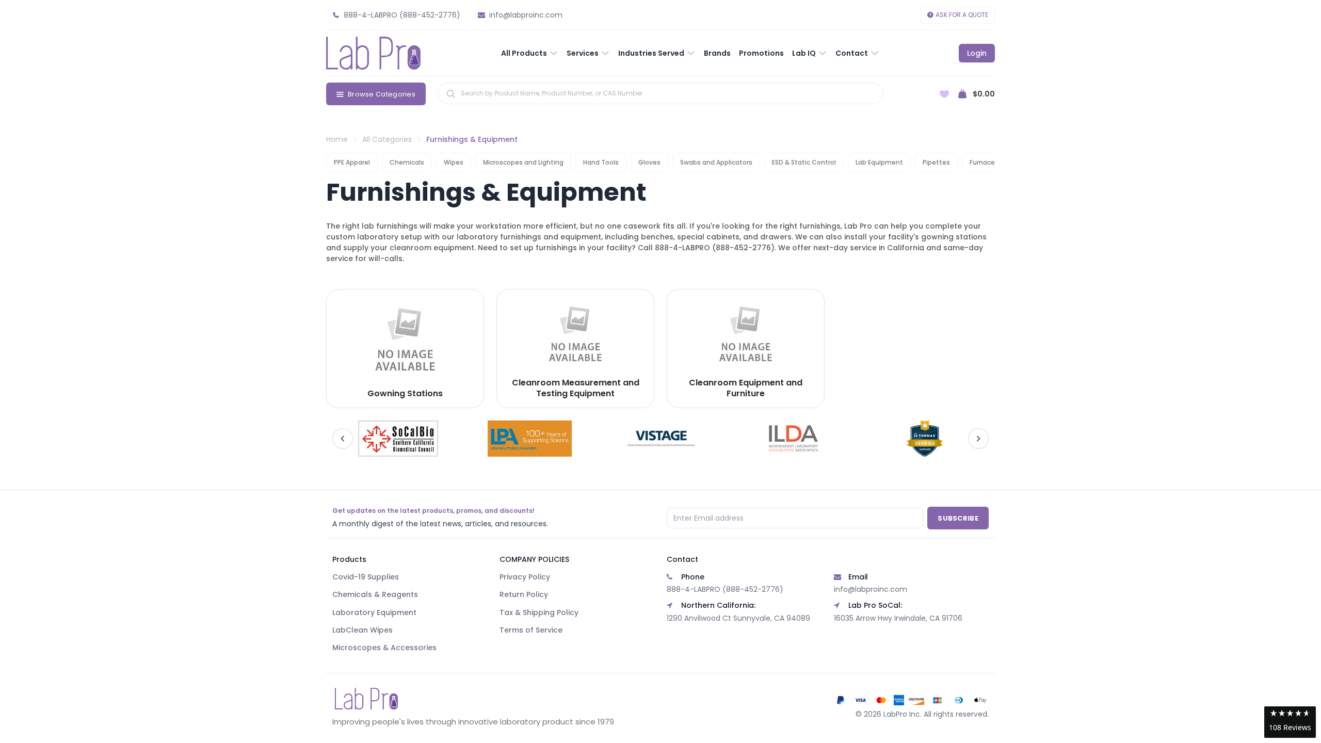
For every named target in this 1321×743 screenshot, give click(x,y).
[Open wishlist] (944, 94)
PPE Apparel (352, 162)
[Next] (978, 438)
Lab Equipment (879, 162)
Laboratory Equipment (374, 612)
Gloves (649, 162)
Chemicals (407, 162)
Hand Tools (601, 162)
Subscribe (958, 518)
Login (977, 53)
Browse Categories (381, 94)
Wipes (453, 162)
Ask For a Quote (962, 14)
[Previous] (342, 438)
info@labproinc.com (870, 589)
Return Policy (524, 594)
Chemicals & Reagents (375, 594)
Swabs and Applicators (716, 162)
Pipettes (936, 162)
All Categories (387, 139)
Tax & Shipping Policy (539, 612)
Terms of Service (531, 630)
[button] (1290, 722)
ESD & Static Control (804, 162)
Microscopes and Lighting (523, 162)
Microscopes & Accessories (384, 647)
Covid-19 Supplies (365, 577)
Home (337, 139)
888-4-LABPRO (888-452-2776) (725, 589)
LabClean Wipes (362, 630)
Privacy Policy (525, 577)
